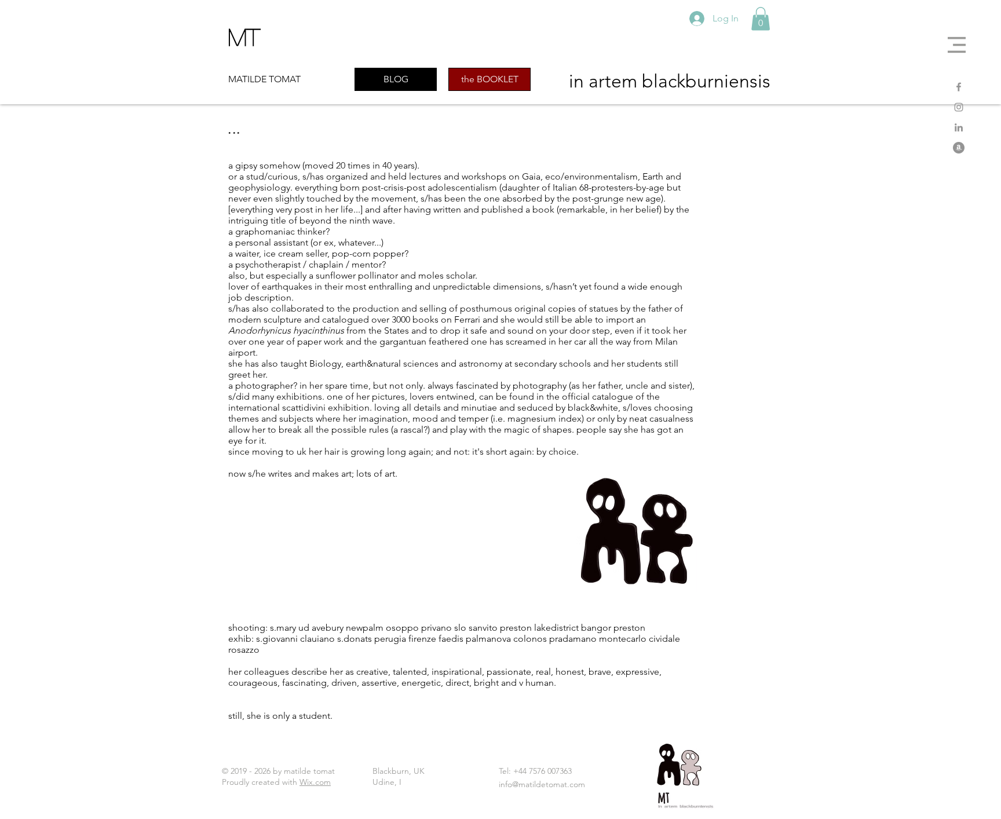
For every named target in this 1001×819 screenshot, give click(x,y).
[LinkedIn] (959, 127)
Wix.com (315, 782)
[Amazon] (959, 147)
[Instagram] (959, 107)
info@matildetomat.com (542, 784)
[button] (957, 45)
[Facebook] (959, 87)
